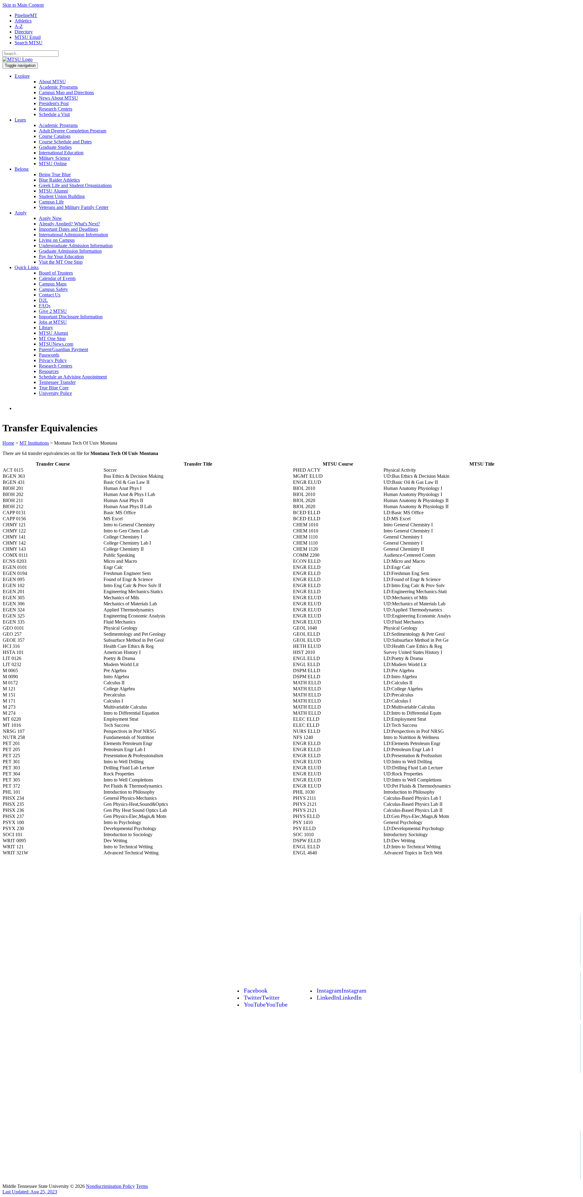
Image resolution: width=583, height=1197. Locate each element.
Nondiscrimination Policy (110, 1186)
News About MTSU (58, 98)
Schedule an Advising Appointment (73, 376)
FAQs (44, 305)
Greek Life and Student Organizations (75, 185)
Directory (24, 31)
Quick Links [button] (27, 267)
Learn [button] (20, 119)
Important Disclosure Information (71, 316)
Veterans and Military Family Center (73, 207)
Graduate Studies (55, 147)
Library (46, 327)
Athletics (23, 20)
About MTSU (52, 81)
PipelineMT (26, 15)
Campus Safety (53, 289)
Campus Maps (52, 283)
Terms (142, 1186)
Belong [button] (22, 169)
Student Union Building (62, 196)
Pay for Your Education (61, 256)
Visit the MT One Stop (61, 262)
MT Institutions (34, 443)
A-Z (19, 26)
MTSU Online (53, 163)
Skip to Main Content (23, 5)
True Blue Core (54, 387)
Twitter (262, 997)
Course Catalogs (54, 136)
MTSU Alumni (53, 190)
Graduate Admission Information (70, 251)
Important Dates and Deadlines (68, 229)
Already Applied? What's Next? (69, 223)
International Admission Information (73, 234)
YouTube (266, 1004)
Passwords (49, 354)
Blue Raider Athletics (59, 180)
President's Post (54, 103)
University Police (55, 393)
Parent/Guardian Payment (63, 349)
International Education (61, 152)
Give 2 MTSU (53, 311)
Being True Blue (55, 174)
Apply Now (50, 218)
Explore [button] (22, 76)
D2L (43, 300)
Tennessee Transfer (57, 382)
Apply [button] (21, 212)
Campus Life (51, 201)
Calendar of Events (57, 278)
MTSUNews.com (56, 344)
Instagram (342, 990)
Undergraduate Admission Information (76, 245)
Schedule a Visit (54, 114)
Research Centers (55, 108)
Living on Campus (57, 240)
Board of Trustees (56, 272)
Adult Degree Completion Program (72, 130)
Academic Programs (58, 87)
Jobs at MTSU (53, 322)
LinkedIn (339, 997)
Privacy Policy (53, 360)
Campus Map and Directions (66, 92)
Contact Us (49, 294)
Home (8, 443)
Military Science (54, 158)
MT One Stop (52, 338)
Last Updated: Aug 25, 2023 (29, 1191)
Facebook (256, 990)
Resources (49, 371)
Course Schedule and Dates (65, 141)
